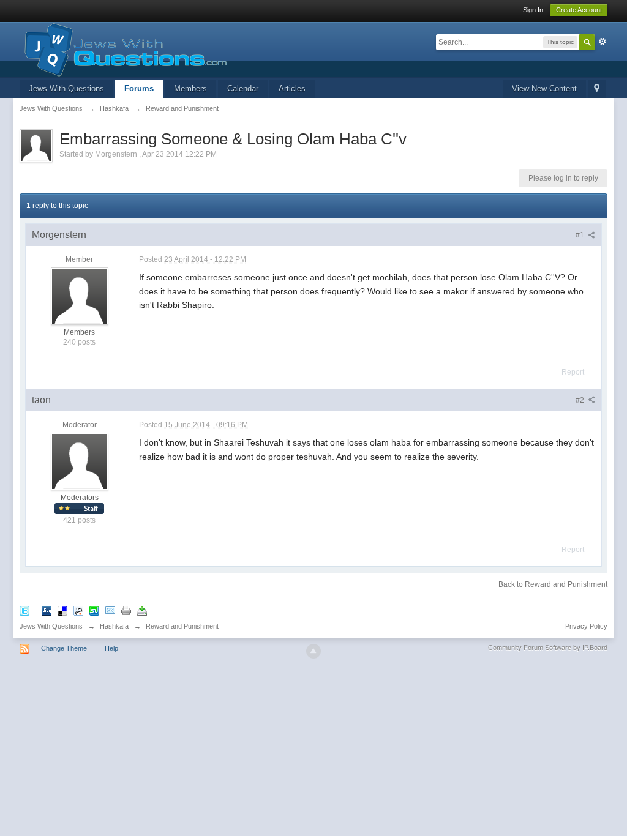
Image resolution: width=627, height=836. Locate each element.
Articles (292, 88)
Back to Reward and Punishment (552, 584)
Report (572, 372)
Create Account (579, 9)
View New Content (544, 88)
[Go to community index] (123, 48)
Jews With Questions (66, 88)
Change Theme (64, 648)
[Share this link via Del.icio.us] (62, 610)
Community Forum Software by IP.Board (547, 647)
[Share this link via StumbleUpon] (94, 610)
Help (111, 648)
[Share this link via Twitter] (24, 610)
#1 (581, 235)
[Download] (142, 610)
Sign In (533, 9)
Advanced (602, 42)
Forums (139, 88)
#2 (581, 400)
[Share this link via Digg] (46, 610)
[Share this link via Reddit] (78, 610)
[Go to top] (313, 651)
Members (190, 88)
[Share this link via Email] (110, 610)
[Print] (126, 610)
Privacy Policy (586, 626)
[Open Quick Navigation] (597, 89)
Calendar (242, 88)
